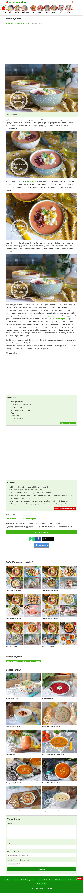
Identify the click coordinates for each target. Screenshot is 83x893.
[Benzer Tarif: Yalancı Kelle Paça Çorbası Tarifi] (59, 713)
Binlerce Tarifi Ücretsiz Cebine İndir (64, 508)
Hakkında (8, 880)
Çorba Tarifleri (25, 23)
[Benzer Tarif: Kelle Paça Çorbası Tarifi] (23, 797)
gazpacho (30, 181)
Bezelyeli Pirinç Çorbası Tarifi (14, 783)
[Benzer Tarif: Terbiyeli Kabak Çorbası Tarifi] (59, 797)
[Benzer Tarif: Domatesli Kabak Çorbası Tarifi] (59, 769)
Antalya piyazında (61, 319)
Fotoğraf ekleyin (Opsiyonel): (18, 860)
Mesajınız (10, 823)
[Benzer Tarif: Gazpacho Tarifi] (23, 741)
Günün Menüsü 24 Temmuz (50, 590)
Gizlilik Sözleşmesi (59, 880)
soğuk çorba (24, 661)
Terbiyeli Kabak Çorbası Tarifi (50, 811)
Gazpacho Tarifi (10, 754)
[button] (75, 2)
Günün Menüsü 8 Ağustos (13, 590)
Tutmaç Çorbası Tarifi (12, 698)
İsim (8, 843)
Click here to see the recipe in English (21, 519)
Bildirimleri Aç (43, 545)
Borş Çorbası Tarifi (47, 698)
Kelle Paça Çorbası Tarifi (13, 811)
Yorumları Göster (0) (41, 532)
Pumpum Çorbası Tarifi (13, 726)
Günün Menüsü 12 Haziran (13, 618)
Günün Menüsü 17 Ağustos (50, 618)
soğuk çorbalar (35, 661)
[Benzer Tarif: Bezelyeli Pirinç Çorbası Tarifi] (23, 769)
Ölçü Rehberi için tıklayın (68, 423)
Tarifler (16, 23)
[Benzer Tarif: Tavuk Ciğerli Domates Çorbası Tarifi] (59, 741)
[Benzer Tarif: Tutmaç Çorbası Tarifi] (23, 685)
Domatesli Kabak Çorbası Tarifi (51, 783)
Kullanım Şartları (73, 880)
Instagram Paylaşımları (44, 880)
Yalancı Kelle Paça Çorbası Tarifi (51, 726)
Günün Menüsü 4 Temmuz (13, 647)
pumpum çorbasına (52, 316)
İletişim (16, 880)
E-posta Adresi (13, 851)
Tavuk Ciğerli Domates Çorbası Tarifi (53, 754)
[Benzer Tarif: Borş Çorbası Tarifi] (59, 685)
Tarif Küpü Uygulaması (28, 880)
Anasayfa (9, 23)
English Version (41, 884)
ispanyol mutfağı (12, 661)
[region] (41, 44)
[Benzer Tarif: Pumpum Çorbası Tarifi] (23, 713)
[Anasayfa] (17, 2)
